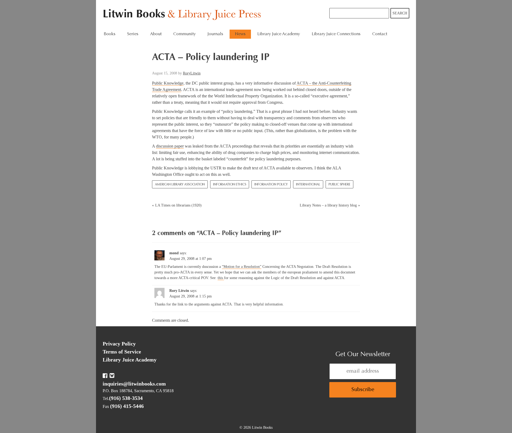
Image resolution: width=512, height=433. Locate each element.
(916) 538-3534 (126, 398)
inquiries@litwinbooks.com (134, 384)
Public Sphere (339, 184)
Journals (215, 34)
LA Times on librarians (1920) (178, 205)
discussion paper (170, 146)
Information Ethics (229, 184)
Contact (379, 34)
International (308, 184)
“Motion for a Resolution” (241, 267)
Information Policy (271, 184)
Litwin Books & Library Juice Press (183, 15)
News (240, 34)
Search (400, 13)
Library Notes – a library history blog (328, 205)
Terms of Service (122, 352)
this (221, 278)
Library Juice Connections (336, 34)
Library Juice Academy (278, 34)
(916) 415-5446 (127, 406)
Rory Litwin (179, 291)
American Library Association (180, 184)
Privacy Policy (119, 344)
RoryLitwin (192, 73)
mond (174, 253)
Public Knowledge (167, 83)
